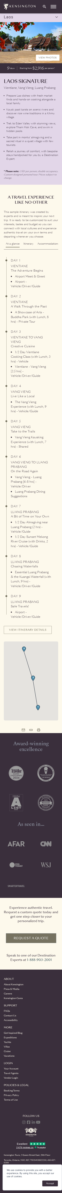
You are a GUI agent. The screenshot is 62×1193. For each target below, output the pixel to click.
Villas (7, 1046)
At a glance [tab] (13, 244)
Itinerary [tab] (28, 244)
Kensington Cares (13, 998)
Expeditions (10, 1037)
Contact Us (10, 1015)
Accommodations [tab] (48, 244)
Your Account (11, 1068)
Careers (8, 993)
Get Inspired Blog (13, 1033)
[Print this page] (38, 730)
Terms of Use (11, 1099)
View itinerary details (27, 630)
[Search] (44, 7)
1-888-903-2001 (39, 959)
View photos (48, 57)
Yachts (7, 1042)
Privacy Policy (11, 1095)
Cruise (7, 1051)
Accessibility (11, 1020)
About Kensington (13, 984)
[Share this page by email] (23, 730)
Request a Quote (31, 938)
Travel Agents (11, 1073)
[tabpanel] (31, 485)
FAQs (7, 1011)
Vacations (9, 1055)
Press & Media (11, 989)
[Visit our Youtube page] (38, 1122)
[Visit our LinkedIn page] (33, 1122)
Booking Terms (12, 1090)
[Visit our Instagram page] (23, 1122)
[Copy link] (31, 730)
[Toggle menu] (53, 7)
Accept (50, 1183)
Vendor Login (11, 1077)
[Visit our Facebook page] (28, 1122)
